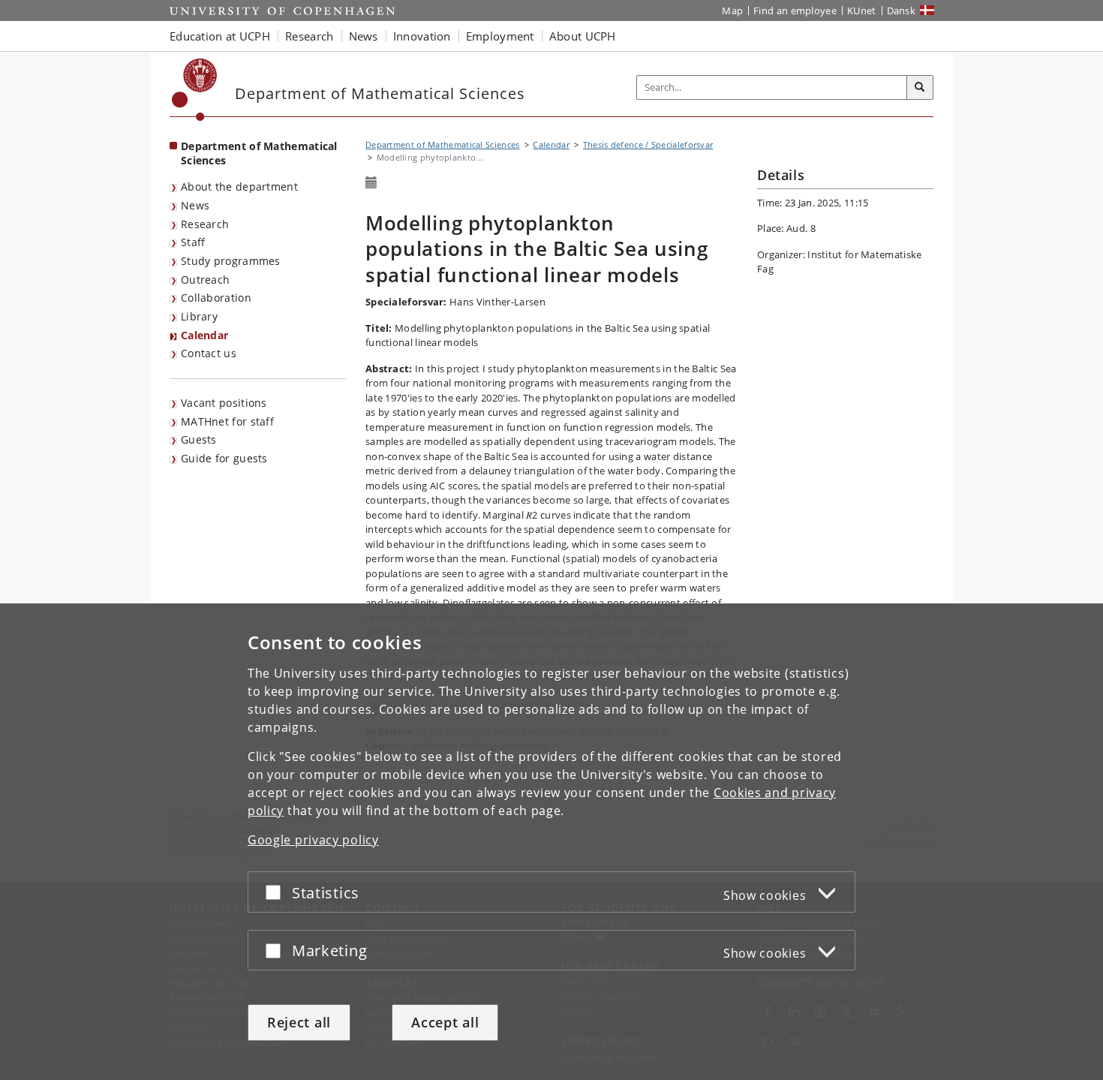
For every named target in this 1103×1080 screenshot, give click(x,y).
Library (199, 316)
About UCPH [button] (582, 36)
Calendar (204, 335)
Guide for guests (224, 458)
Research (205, 224)
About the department (239, 186)
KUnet (861, 10)
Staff (193, 242)
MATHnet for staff (227, 421)
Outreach (205, 279)
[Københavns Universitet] (195, 90)
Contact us (208, 353)
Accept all (445, 1022)
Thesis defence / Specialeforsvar (648, 144)
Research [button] (309, 36)
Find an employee (795, 10)
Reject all (299, 1022)
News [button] (363, 36)
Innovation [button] (422, 36)
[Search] (919, 88)
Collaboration (216, 297)
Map (732, 10)
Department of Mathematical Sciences (259, 153)
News (195, 205)
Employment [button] (500, 36)
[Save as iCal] (371, 183)
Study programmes (231, 261)
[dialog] (551, 841)
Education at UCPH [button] (220, 36)
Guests (199, 439)
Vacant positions (224, 403)
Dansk (901, 10)
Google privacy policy (313, 840)
